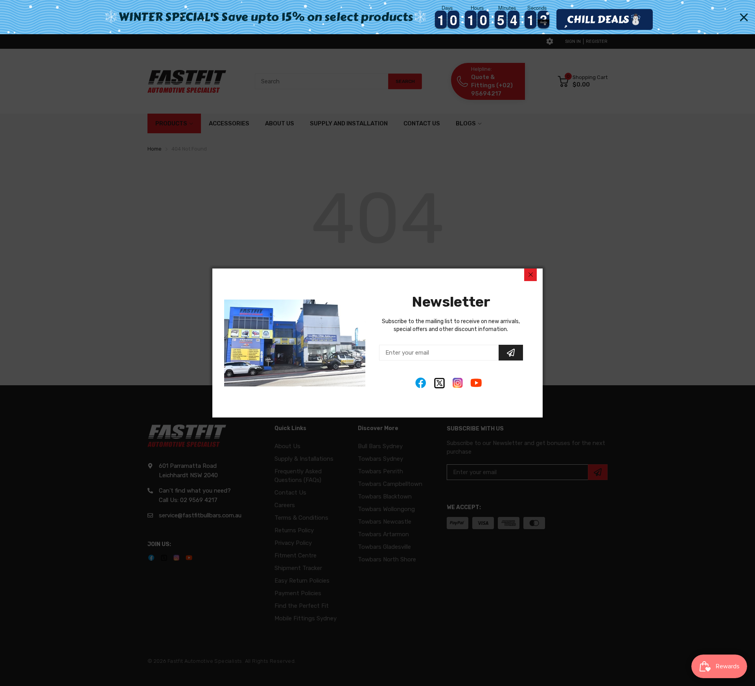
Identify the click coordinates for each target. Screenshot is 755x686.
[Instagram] (458, 383)
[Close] (530, 275)
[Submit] (511, 352)
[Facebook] (421, 383)
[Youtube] (476, 383)
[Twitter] (439, 383)
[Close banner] (744, 17)
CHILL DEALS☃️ (604, 19)
